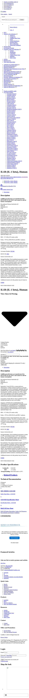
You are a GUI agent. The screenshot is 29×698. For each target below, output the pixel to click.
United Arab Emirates (14, 161)
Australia (11, 95)
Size (8, 350)
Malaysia (11, 131)
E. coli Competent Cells (10, 74)
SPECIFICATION (5, 177)
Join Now (3, 563)
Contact (6, 623)
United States (12, 163)
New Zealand (12, 135)
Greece (11, 116)
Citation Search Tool (15, 55)
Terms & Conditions (9, 592)
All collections (12, 34)
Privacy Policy (7, 594)
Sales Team (6, 624)
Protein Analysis (8, 84)
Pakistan (11, 138)
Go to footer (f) (7, 9)
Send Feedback (14, 538)
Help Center (13, 57)
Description (6, 192)
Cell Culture (7, 70)
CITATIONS (24, 177)
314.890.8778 (7, 567)
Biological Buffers (8, 67)
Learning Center (8, 49)
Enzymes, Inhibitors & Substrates (12, 77)
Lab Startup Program (9, 48)
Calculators (12, 53)
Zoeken (22, 19)
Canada (11, 102)
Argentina (11, 94)
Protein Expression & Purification (12, 85)
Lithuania (11, 130)
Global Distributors (14, 41)
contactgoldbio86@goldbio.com (12, 570)
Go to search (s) (7, 6)
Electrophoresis (8, 75)
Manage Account (8, 587)
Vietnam (11, 166)
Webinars (12, 56)
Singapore (11, 147)
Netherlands (12, 134)
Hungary (11, 119)
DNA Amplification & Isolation (11, 73)
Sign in (2, 659)
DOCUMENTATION (15, 177)
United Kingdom (13, 162)
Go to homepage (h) (9, 3)
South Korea (12, 149)
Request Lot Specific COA (9, 186)
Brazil (10, 99)
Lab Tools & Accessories (10, 78)
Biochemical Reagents (9, 66)
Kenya (11, 128)
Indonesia (11, 121)
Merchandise (7, 80)
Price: (2, 346)
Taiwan (11, 156)
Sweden (11, 154)
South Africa (12, 148)
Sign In (5, 584)
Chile (10, 103)
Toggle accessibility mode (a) (11, 2)
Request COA (7, 60)
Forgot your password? (6, 657)
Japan (10, 127)
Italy (10, 126)
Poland (11, 142)
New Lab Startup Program (10, 604)
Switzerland (12, 155)
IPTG (5, 32)
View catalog (4, 14)
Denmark (11, 108)
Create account (4, 661)
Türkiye (11, 159)
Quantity (3, 354)
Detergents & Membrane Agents (12, 71)
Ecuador (11, 110)
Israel (10, 124)
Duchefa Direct (13, 42)
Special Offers (7, 46)
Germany (11, 115)
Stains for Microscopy (9, 87)
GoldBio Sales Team (15, 38)
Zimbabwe (12, 168)
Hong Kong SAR (13, 117)
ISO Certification (14, 43)
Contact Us (12, 36)
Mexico (11, 133)
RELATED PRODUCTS (7, 178)
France (11, 113)
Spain (10, 151)
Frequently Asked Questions (11, 590)
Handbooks (13, 52)
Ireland (11, 123)
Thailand (11, 158)
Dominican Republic (14, 109)
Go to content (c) (8, 7)
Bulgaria (11, 101)
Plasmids (6, 82)
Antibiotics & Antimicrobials (11, 64)
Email (2, 652)
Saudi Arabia (12, 145)
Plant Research (7, 81)
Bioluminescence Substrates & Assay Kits (14, 68)
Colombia (11, 105)
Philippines (12, 141)
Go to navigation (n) (9, 4)
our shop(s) (13, 350)
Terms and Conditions (15, 45)
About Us (6, 34)
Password (6, 655)
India (10, 120)
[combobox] (12, 20)
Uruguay (11, 165)
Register (6, 585)
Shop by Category (8, 602)
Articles (12, 50)
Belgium (11, 98)
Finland (11, 112)
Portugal (11, 144)
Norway (11, 137)
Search (3, 19)
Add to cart (3, 364)
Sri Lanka (11, 152)
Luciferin (6, 600)
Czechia (11, 106)
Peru (10, 140)
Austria (11, 96)
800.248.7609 (9, 565)
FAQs (11, 39)
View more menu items (9, 62)
